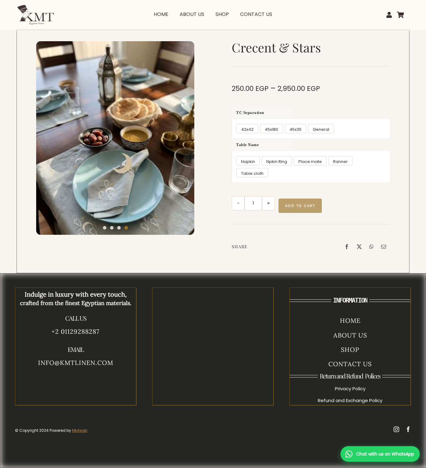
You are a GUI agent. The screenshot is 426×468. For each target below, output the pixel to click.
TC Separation (250, 112)
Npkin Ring (276, 162)
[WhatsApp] (371, 246)
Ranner (340, 162)
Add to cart (300, 206)
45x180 (271, 129)
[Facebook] (347, 246)
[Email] (383, 246)
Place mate (310, 162)
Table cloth (252, 173)
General (321, 129)
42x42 (247, 129)
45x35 (295, 129)
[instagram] (396, 429)
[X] (359, 246)
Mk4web (79, 430)
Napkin (248, 162)
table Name (247, 144)
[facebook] (408, 429)
